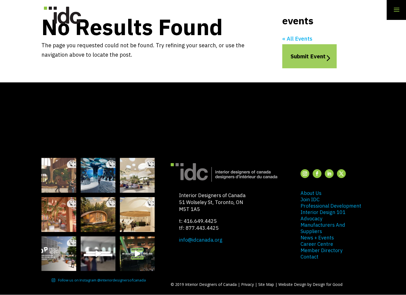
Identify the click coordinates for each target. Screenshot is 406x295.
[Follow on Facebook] (317, 173)
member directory (321, 250)
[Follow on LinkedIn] (329, 173)
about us (310, 193)
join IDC (310, 199)
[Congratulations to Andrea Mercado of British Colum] (98, 175)
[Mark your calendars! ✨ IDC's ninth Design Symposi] (137, 253)
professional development (330, 206)
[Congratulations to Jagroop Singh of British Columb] (58, 175)
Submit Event (308, 56)
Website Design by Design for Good (310, 284)
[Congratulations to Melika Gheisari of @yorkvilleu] (98, 214)
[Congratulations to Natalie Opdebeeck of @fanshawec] (58, 253)
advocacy (311, 218)
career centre (316, 244)
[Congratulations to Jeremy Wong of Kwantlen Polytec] (137, 214)
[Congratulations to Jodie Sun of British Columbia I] (137, 175)
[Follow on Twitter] (341, 173)
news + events (317, 237)
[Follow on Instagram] (304, 173)
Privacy (247, 284)
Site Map (266, 284)
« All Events (297, 38)
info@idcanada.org (200, 240)
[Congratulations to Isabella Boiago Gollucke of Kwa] (58, 214)
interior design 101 (323, 212)
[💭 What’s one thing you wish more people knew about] (98, 253)
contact (309, 257)
